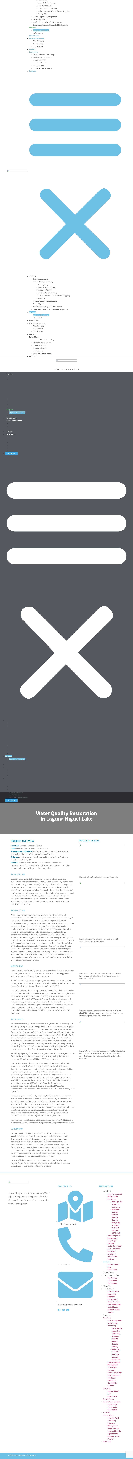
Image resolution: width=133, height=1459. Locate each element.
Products (32, 71)
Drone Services (39, 60)
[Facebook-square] (59, 1310)
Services (32, 276)
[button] (75, 173)
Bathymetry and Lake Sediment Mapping (54, 11)
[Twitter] (63, 1310)
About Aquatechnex (36, 38)
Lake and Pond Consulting (43, 54)
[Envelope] (67, 1310)
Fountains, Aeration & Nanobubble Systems (50, 25)
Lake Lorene (38, 33)
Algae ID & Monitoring (46, 3)
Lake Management (40, 279)
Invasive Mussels (40, 63)
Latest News (34, 36)
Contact (32, 49)
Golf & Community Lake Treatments (47, 22)
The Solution (38, 44)
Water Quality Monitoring (43, 282)
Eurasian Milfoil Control (42, 68)
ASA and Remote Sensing (47, 8)
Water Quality (43, 284)
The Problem (38, 41)
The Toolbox (38, 46)
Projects (32, 28)
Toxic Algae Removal (41, 19)
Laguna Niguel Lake (41, 30)
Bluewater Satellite (45, 5)
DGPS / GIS (42, 14)
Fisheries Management (42, 57)
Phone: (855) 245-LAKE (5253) (66, 369)
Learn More (33, 52)
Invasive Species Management (45, 17)
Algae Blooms (38, 66)
